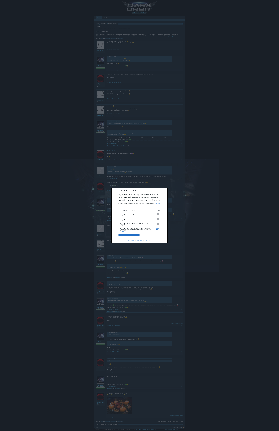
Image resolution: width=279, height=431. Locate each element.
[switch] (157, 214)
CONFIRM (129, 235)
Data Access (139, 240)
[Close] (164, 191)
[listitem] (139, 210)
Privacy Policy (148, 240)
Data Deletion (131, 240)
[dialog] (139, 215)
